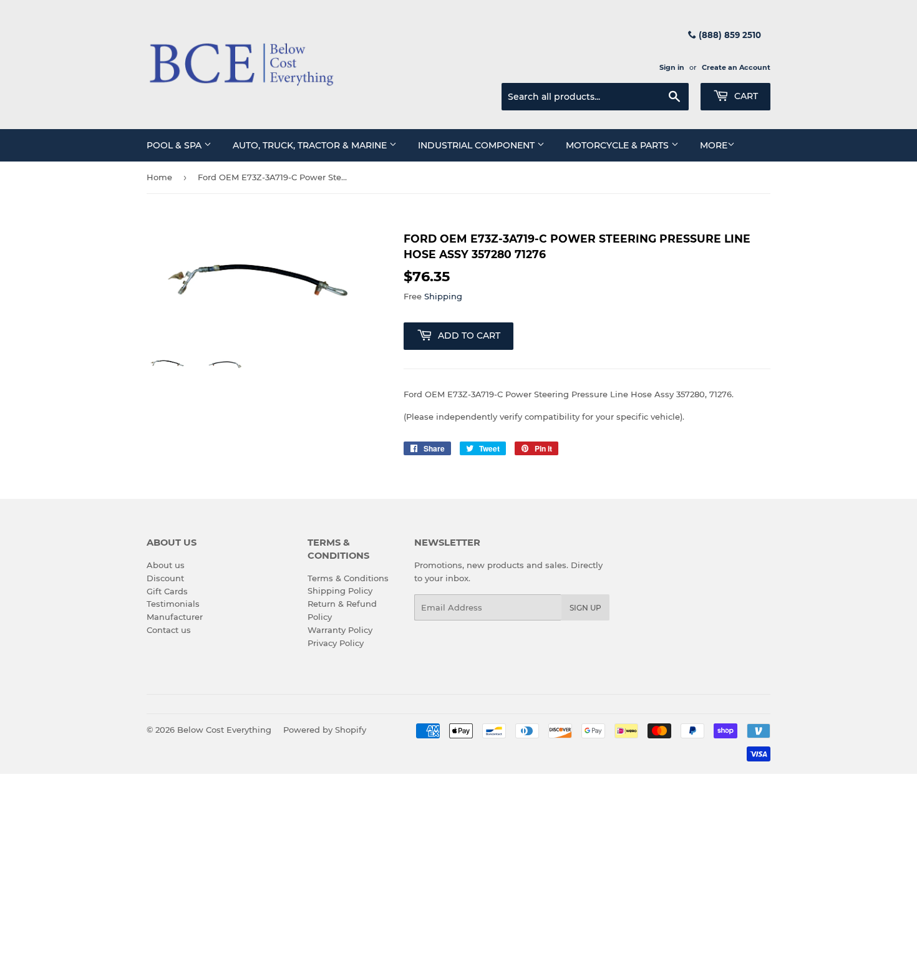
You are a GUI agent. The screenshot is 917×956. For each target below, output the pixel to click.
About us (166, 565)
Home (159, 177)
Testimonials (173, 604)
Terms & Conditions (348, 578)
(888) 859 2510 (728, 35)
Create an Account (736, 67)
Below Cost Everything (224, 730)
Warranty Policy (340, 630)
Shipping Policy (340, 591)
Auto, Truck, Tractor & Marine (311, 145)
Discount (165, 578)
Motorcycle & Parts (618, 145)
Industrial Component (477, 145)
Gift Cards (167, 591)
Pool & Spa (175, 145)
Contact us (169, 630)
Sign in (671, 67)
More (713, 145)
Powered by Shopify (324, 730)
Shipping (443, 296)
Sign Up (585, 607)
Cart (745, 96)
